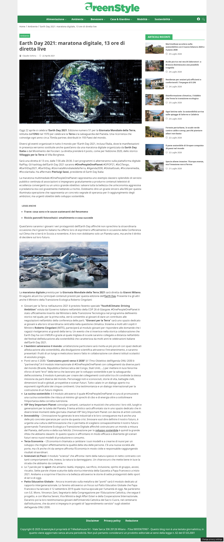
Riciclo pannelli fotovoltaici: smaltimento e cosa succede (58, 217)
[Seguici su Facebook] (198, 19)
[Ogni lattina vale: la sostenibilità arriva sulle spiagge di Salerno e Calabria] (154, 115)
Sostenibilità (162, 19)
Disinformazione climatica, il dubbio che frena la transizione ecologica (183, 97)
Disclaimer (92, 520)
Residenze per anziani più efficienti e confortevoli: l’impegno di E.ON (183, 81)
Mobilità (142, 19)
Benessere (97, 19)
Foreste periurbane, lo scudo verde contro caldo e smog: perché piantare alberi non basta (184, 130)
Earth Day (110, 296)
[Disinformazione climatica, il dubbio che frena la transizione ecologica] (154, 99)
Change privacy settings (212, 539)
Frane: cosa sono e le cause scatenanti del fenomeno (56, 211)
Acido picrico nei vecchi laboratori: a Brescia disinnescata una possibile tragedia (183, 64)
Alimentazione (55, 19)
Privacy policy (112, 520)
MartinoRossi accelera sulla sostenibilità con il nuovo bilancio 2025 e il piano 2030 (185, 47)
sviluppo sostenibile (106, 430)
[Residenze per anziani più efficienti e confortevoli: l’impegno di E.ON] (154, 83)
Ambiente (77, 19)
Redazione (131, 520)
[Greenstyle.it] (112, 7)
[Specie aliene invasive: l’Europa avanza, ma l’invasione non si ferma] (154, 165)
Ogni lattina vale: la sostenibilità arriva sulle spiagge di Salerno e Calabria (185, 113)
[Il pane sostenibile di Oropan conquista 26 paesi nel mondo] (154, 149)
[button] (203, 19)
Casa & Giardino (120, 19)
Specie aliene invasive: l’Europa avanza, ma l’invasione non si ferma (185, 163)
